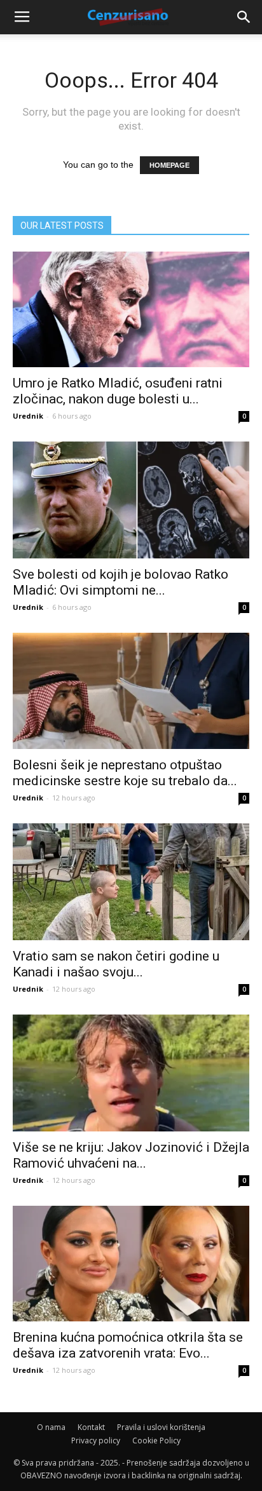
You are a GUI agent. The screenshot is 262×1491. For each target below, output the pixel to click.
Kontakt (91, 1427)
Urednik (28, 416)
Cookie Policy (156, 1440)
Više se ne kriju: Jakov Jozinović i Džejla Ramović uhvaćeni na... (131, 1155)
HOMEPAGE (169, 165)
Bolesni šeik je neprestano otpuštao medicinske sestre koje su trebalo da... (125, 772)
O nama (51, 1427)
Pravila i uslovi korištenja (161, 1427)
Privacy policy (95, 1440)
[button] (244, 17)
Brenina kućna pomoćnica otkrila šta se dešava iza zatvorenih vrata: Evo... (128, 1345)
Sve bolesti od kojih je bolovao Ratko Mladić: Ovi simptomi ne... (120, 582)
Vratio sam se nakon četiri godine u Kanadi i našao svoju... (116, 964)
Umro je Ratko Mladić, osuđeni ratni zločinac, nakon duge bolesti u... (118, 391)
